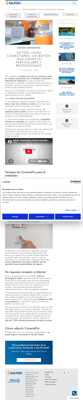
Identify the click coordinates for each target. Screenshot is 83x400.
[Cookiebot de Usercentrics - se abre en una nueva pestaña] (72, 181)
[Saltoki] (13, 3)
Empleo (47, 374)
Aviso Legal (48, 377)
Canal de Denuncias (50, 384)
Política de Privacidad (51, 379)
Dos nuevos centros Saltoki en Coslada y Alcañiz (67, 94)
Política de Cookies (50, 382)
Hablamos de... (16, 9)
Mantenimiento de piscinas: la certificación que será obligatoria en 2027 (66, 46)
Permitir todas (68, 216)
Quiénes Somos (49, 372)
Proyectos (69, 14)
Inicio (8, 9)
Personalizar (40, 216)
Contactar (29, 360)
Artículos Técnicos (51, 14)
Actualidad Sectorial (13, 16)
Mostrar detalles (71, 210)
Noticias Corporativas (32, 16)
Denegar (15, 216)
